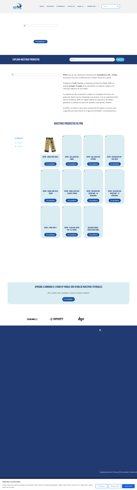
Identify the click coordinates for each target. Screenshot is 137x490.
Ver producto (50, 164)
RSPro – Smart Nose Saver (50, 157)
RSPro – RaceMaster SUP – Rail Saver (114, 158)
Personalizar (101, 486)
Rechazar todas (115, 486)
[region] (68, 484)
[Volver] (18, 146)
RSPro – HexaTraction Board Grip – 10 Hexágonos (114, 193)
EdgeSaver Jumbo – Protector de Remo (93, 229)
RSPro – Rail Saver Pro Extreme (93, 158)
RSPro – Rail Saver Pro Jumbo (72, 158)
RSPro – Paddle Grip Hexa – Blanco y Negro (71, 192)
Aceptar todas (128, 486)
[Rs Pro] (18, 142)
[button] (84, 6)
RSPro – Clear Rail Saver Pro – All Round (71, 229)
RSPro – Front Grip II (50, 228)
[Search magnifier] (117, 6)
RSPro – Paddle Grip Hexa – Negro (50, 192)
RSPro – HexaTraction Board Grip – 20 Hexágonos (93, 193)
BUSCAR (120, 59)
